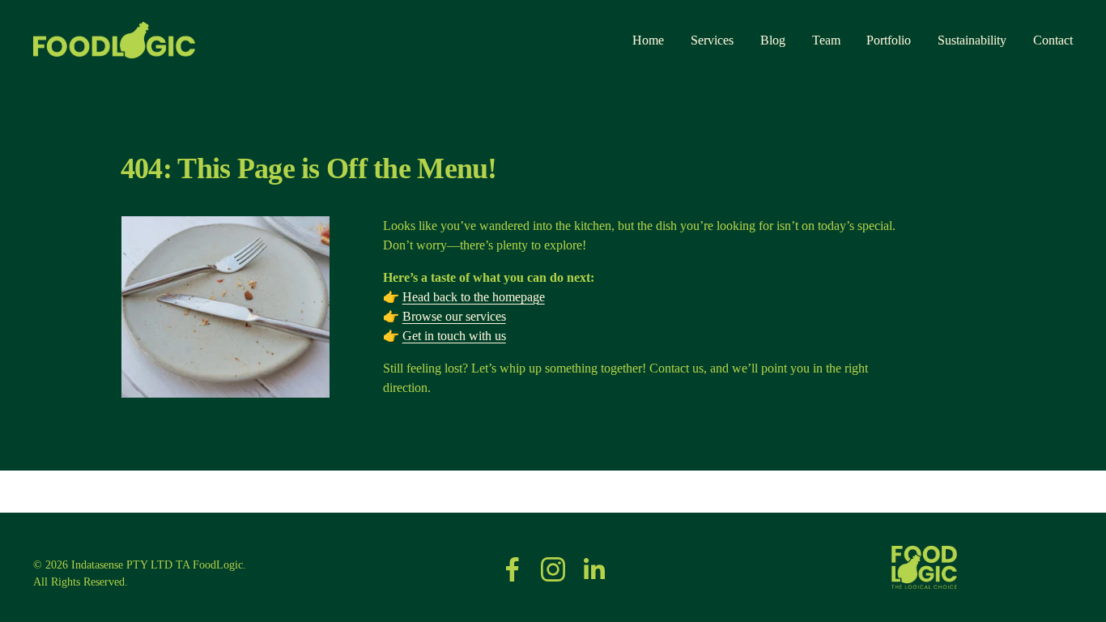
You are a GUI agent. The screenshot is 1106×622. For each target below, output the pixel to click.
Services (712, 40)
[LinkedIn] (593, 569)
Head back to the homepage (473, 297)
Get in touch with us (454, 336)
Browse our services (454, 316)
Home (648, 40)
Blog (772, 40)
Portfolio (888, 40)
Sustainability (972, 40)
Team (826, 40)
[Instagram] (553, 569)
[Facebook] (512, 569)
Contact (1053, 40)
